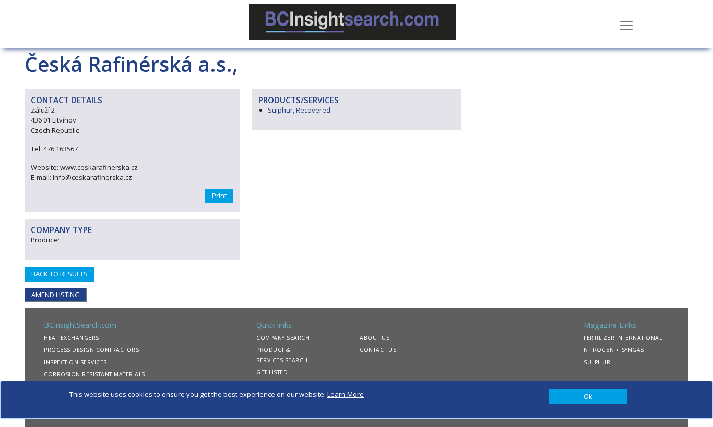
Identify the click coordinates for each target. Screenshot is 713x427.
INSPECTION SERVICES (75, 362)
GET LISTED (272, 372)
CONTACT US (378, 349)
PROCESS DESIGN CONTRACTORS (91, 349)
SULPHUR (597, 362)
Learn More (345, 394)
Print (219, 195)
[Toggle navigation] (626, 24)
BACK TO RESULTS (59, 273)
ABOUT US (374, 337)
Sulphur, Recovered (299, 110)
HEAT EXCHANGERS (71, 337)
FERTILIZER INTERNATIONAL (623, 337)
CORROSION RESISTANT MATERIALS (94, 374)
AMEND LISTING (55, 294)
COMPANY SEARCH (283, 337)
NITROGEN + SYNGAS (614, 349)
